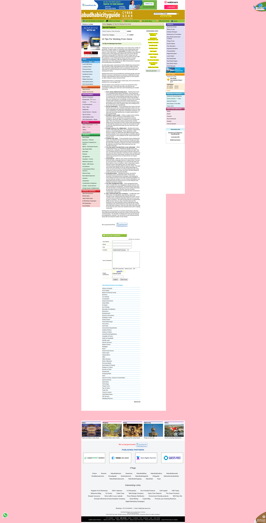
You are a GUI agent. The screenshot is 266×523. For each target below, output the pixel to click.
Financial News (87, 69)
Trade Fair (105, 390)
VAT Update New (88, 62)
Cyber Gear (153, 57)
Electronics (105, 311)
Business (104, 294)
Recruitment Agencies (89, 176)
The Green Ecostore (153, 60)
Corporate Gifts (175, 137)
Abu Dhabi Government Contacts (173, 37)
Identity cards (106, 340)
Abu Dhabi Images (172, 61)
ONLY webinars (117, 490)
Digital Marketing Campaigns (135, 501)
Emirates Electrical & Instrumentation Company (109, 499)
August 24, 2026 (175, 79)
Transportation (171, 51)
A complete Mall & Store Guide (111, 438)
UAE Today (175, 490)
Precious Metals (106, 363)
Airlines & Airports (107, 288)
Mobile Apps (86, 196)
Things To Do (106, 386)
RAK (141, 518)
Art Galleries (86, 166)
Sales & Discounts (90, 124)
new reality (122, 51)
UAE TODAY (157, 518)
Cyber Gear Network (154, 493)
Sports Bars (105, 382)
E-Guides (105, 305)
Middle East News (88, 79)
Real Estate (86, 137)
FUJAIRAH (135, 518)
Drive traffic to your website (114, 496)
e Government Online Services (89, 170)
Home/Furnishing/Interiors (109, 334)
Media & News (106, 344)
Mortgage (105, 346)
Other (103, 357)
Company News (87, 66)
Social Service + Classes (90, 112)
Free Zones (105, 323)
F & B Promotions (87, 104)
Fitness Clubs (86, 173)
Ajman (169, 114)
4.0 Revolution (131, 490)
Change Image (117, 273)
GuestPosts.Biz (153, 45)
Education (85, 151)
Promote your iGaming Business (165, 499)
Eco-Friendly (105, 307)
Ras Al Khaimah (171, 119)
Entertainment (106, 313)
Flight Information (172, 53)
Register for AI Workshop (153, 34)
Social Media (86, 206)
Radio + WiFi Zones (88, 164)
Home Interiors (87, 132)
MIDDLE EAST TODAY (109, 519)
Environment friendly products (158, 496)
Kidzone (85, 154)
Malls (87, 127)
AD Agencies (86, 156)
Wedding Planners (107, 398)
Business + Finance (88, 140)
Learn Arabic (170, 56)
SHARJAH (145, 518)
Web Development (88, 193)
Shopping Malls (106, 373)
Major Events (86, 89)
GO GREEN (174, 519)
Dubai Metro (105, 303)
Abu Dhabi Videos (172, 63)
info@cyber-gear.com (144, 508)
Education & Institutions (108, 309)
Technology (105, 384)
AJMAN (129, 518)
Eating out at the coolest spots (131, 438)
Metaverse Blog (96, 493)
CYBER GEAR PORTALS (94, 519)
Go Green (109, 493)
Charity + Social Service (89, 185)
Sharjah (169, 121)
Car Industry (105, 296)
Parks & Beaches (107, 361)
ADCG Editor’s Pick (88, 117)
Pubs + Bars (86, 107)
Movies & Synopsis (88, 97)
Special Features (172, 101)
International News (88, 81)
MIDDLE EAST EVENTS (122, 519)
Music (104, 348)
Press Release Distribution (135, 496)
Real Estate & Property (108, 365)
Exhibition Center (107, 317)
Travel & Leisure (106, 392)
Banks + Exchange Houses (90, 146)
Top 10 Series (106, 388)
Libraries (85, 178)
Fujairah (169, 116)
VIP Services (105, 396)
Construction (105, 299)
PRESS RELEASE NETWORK (152, 519)
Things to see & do (149, 438)
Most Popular (86, 76)
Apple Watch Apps (88, 198)
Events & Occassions (108, 315)
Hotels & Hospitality (107, 338)
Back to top (137, 401)
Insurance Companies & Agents (89, 143)
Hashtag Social (153, 48)
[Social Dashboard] (175, 22)
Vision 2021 (170, 106)
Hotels (89, 102)
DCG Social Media (88, 84)
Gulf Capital (153, 51)
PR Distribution (87, 203)
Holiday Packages (172, 32)
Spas (103, 375)
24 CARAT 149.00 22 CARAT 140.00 (172, 86)
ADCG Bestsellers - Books (90, 119)
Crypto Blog (146, 499)
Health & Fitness (106, 330)
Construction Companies (90, 183)
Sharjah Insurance (153, 42)
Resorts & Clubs (106, 369)
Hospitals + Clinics (88, 159)
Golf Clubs (105, 326)
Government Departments (109, 328)
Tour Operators (171, 46)
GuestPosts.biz (135, 513)
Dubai (168, 111)
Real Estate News (88, 71)
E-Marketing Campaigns (89, 201)
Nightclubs (86, 109)
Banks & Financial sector (109, 292)
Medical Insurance (88, 161)
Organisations (106, 355)
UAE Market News (107, 394)
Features (109, 24)
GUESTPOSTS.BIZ (166, 519)
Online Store (105, 353)
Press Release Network (153, 63)
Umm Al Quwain (171, 123)
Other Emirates (106, 359)
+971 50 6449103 (127, 508)
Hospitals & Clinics (107, 336)
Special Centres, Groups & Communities (113, 377)
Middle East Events (88, 92)
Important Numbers (172, 48)
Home (104, 24)
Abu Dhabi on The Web (173, 103)
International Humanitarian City (153, 38)
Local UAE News (87, 64)
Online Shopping (153, 54)
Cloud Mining (134, 499)
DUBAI (117, 518)
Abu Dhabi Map (171, 58)
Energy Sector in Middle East (91, 188)
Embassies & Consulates (174, 34)
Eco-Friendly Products (148, 490)
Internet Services (107, 342)
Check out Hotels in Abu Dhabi (90, 438)
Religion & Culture (107, 367)
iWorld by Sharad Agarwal (174, 96)
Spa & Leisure (87, 114)
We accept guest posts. (127, 444)
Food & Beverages (107, 321)
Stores (84, 129)
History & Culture (107, 332)
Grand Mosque (171, 66)
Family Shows (106, 319)
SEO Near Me (177, 496)
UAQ (151, 518)
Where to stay (171, 29)
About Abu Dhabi (172, 27)
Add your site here (151, 70)
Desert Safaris (171, 43)
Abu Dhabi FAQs (87, 149)
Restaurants (89, 99)
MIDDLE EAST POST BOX (136, 519)
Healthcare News (87, 74)
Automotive (86, 180)
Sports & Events (106, 380)
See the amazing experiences (172, 438)
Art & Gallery (105, 290)
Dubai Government (107, 301)
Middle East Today (153, 67)
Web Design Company (136, 493)
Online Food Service (108, 350)
